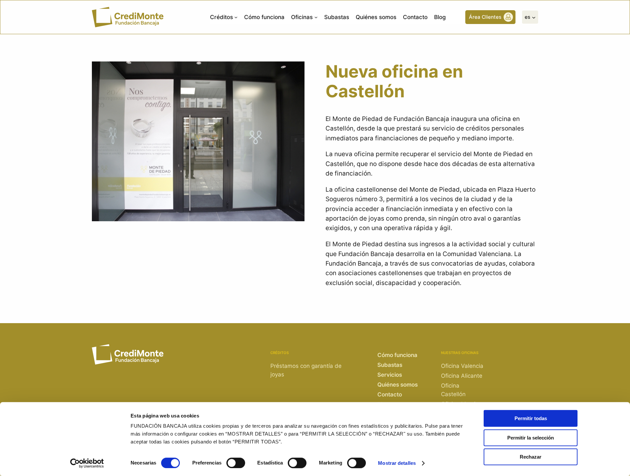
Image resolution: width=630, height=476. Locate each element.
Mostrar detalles (397, 463)
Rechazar (530, 457)
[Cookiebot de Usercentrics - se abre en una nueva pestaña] (87, 463)
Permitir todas (530, 418)
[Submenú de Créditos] (236, 17)
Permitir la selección (530, 437)
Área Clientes (485, 17)
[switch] (235, 463)
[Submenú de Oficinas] (316, 17)
